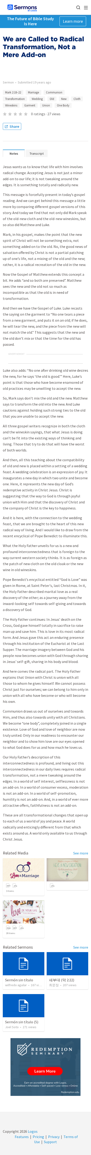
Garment (29, 105)
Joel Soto (12, 1027)
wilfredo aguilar (16, 985)
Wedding (37, 99)
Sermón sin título (19, 980)
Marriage (33, 92)
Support (50, 1141)
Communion (54, 92)
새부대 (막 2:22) (61, 980)
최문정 (54, 985)
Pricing (38, 1136)
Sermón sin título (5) (21, 1022)
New (63, 99)
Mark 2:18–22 (13, 92)
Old (52, 99)
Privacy (54, 1136)
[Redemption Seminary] (45, 1067)
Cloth (77, 99)
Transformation (15, 99)
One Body (63, 105)
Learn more (73, 21)
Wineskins (11, 105)
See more (80, 853)
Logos (32, 1131)
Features (22, 1136)
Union (46, 105)
